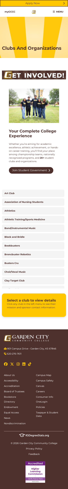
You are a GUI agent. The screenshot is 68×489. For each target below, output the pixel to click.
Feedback (34, 454)
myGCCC (10, 11)
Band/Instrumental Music (19, 228)
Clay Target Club (14, 280)
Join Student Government (29, 170)
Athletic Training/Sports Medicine (24, 219)
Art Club (9, 193)
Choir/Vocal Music (15, 271)
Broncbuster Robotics (17, 254)
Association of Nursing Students (23, 202)
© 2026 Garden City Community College (34, 443)
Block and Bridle (14, 236)
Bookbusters (12, 245)
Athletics (9, 210)
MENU (59, 12)
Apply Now (32, 3)
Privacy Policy (34, 448)
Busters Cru (11, 263)
